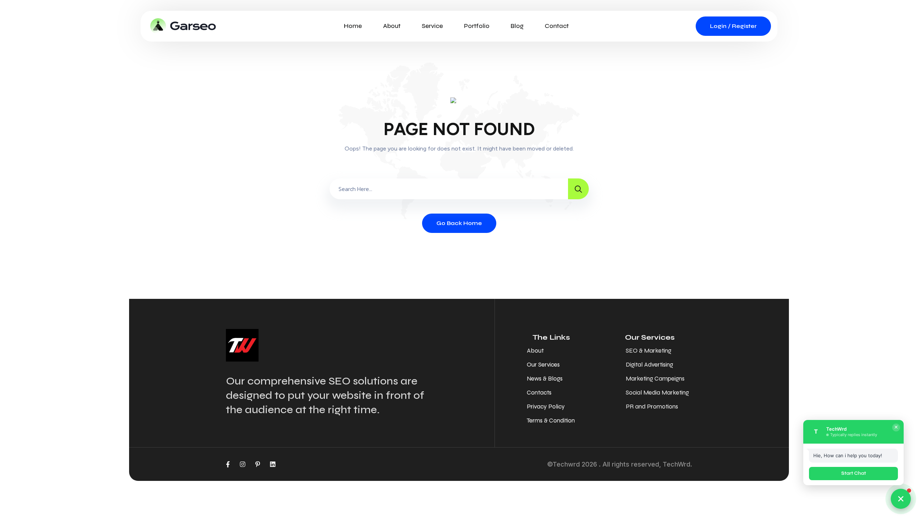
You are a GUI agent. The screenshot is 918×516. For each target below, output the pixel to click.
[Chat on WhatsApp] (901, 499)
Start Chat (853, 473)
